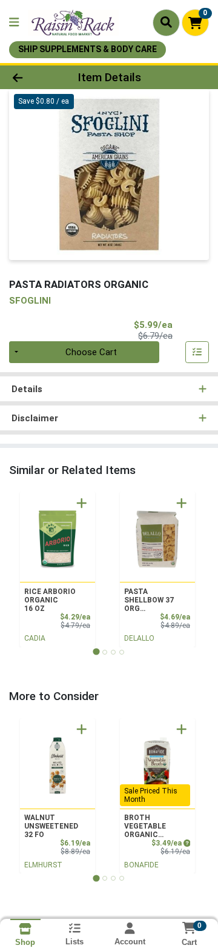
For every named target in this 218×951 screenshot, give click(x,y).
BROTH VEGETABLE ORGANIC (145, 826)
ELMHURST (43, 865)
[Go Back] (34, 77)
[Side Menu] (14, 22)
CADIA (34, 638)
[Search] (166, 22)
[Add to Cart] (82, 503)
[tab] (96, 652)
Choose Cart (91, 352)
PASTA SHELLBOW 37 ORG (149, 600)
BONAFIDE (141, 865)
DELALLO (139, 638)
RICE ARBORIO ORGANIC (50, 600)
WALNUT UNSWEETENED (51, 826)
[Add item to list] (197, 352)
